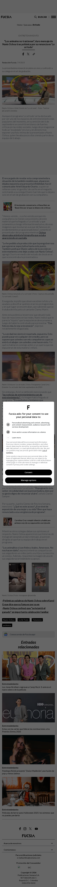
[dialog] (28, 444)
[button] (28, 438)
